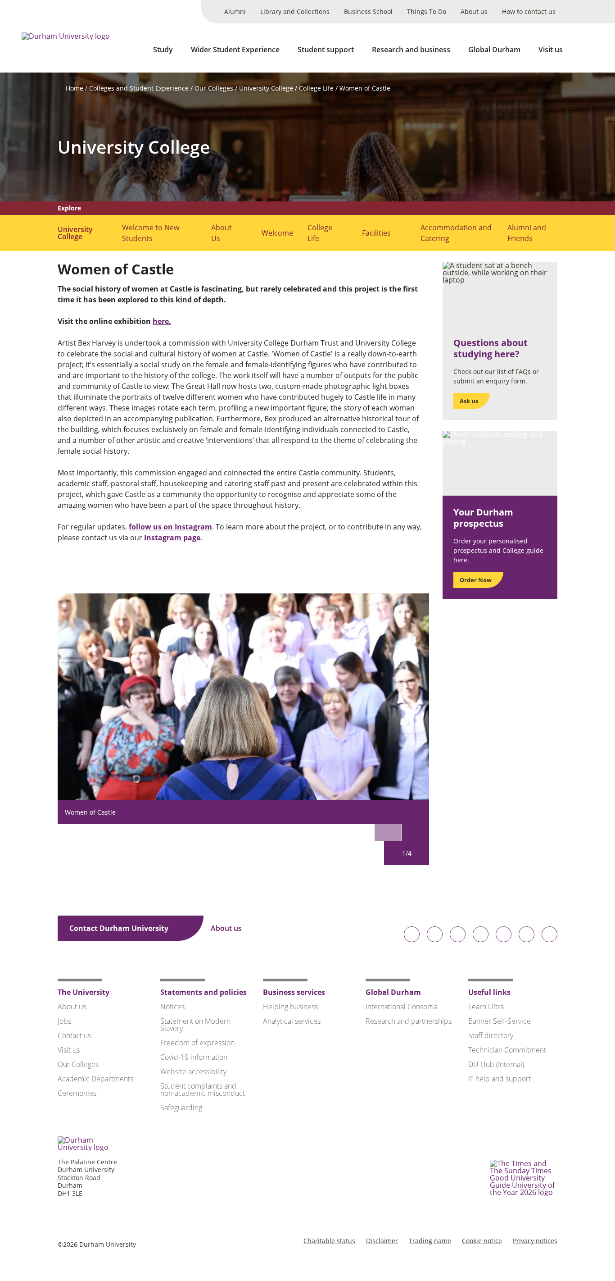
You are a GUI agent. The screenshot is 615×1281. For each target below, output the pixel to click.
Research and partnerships (409, 1021)
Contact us (74, 1035)
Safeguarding (181, 1107)
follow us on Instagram (170, 527)
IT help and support (499, 1079)
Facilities (376, 233)
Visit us (550, 50)
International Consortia (402, 1007)
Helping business (290, 1007)
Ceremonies (77, 1093)
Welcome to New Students (150, 233)
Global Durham (494, 50)
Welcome (277, 233)
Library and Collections (295, 11)
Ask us (469, 401)
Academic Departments (95, 1079)
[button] (415, 827)
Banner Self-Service (499, 1021)
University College (266, 88)
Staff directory (490, 1035)
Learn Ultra (486, 1007)
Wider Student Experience (235, 50)
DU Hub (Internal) (496, 1064)
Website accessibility (193, 1071)
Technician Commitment (507, 1050)
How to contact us (529, 11)
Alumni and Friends (526, 233)
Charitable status (329, 1240)
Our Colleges (213, 88)
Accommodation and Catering (456, 233)
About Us (221, 233)
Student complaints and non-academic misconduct (202, 1089)
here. (162, 321)
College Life (316, 88)
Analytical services (292, 1021)
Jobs (64, 1021)
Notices (172, 1007)
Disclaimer (382, 1240)
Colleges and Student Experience (139, 88)
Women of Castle (364, 88)
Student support (326, 50)
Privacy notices (535, 1240)
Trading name (430, 1240)
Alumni (235, 11)
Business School (368, 11)
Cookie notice (482, 1240)
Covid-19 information (193, 1057)
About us (474, 11)
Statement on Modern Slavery (195, 1024)
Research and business (411, 50)
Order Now (476, 580)
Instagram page (172, 537)
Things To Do (426, 11)
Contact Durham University (119, 928)
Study (163, 50)
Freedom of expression (197, 1043)
